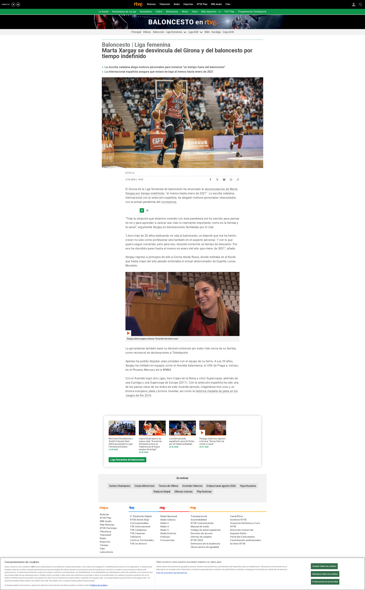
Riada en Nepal (162, 491)
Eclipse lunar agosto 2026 (221, 485)
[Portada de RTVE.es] (138, 4)
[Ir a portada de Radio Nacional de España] (174, 508)
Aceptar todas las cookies (324, 566)
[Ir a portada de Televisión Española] (144, 508)
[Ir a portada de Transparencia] (228, 508)
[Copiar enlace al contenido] (237, 179)
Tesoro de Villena (168, 485)
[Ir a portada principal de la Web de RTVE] (113, 507)
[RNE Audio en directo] (18, 4)
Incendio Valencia (192, 485)
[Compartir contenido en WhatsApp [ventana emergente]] (231, 179)
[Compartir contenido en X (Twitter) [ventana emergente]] (217, 179)
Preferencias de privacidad (325, 582)
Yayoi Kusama (248, 485)
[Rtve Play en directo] (13, 4)
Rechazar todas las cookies (325, 574)
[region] (182, 574)
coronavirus (169, 202)
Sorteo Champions (119, 485)
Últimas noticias (184, 491)
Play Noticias (204, 491)
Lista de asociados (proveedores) (171, 573)
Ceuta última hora (144, 485)
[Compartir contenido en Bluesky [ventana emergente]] (224, 179)
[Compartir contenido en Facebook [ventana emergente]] (210, 179)
